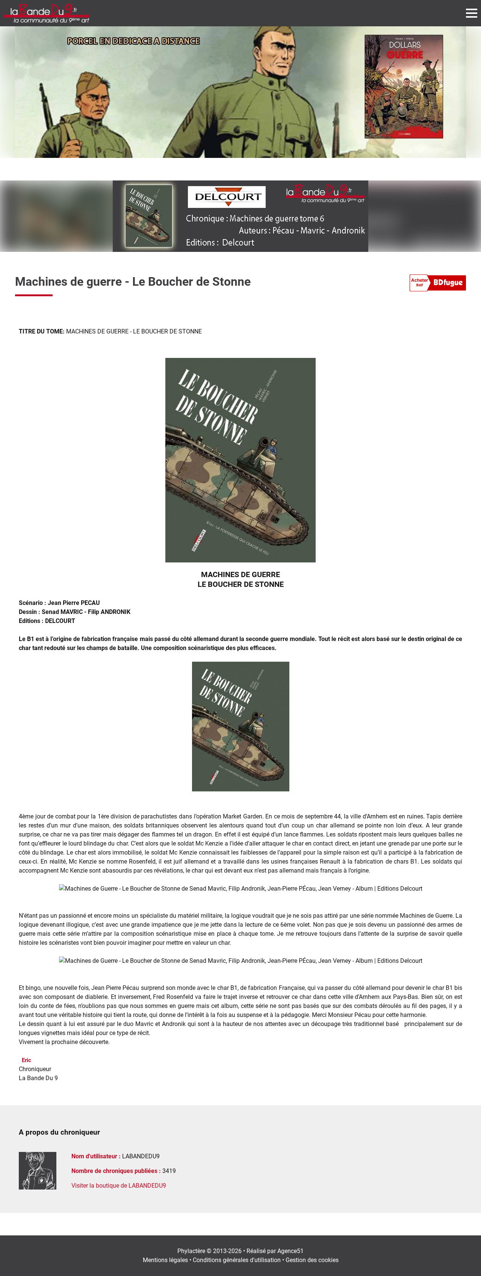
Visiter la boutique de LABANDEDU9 (118, 1185)
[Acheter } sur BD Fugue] (438, 284)
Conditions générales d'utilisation (237, 1260)
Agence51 (290, 1251)
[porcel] (240, 92)
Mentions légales (165, 1260)
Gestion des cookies (312, 1260)
